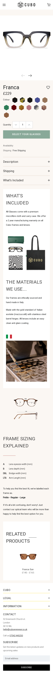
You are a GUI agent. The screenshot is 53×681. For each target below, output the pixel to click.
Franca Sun (28, 569)
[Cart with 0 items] (48, 4)
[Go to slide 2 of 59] (30, 75)
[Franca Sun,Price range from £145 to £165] (28, 557)
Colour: (6, 99)
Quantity (7, 124)
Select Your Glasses (26, 134)
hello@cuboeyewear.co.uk (15, 629)
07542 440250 (16, 635)
